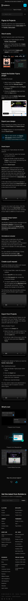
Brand (2, 528)
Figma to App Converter (4, 545)
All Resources (4, 559)
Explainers (3, 583)
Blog (2, 562)
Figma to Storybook (6, 542)
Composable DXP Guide (19, 569)
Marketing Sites (19, 541)
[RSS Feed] (11, 598)
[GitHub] (4, 598)
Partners (3, 574)
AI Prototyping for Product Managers (5, 539)
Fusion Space (19, 25)
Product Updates (5, 515)
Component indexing (7, 224)
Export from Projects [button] (9, 314)
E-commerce (18, 544)
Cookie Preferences (16, 596)
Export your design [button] (8, 121)
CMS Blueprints (5, 581)
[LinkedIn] (9, 598)
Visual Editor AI (21, 176)
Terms (2, 596)
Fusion (3, 510)
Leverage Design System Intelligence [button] (9, 218)
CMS (16, 523)
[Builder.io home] (5, 5)
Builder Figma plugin (9, 27)
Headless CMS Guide (20, 562)
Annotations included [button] (8, 236)
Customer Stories (5, 569)
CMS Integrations (5, 578)
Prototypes (18, 537)
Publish (3, 512)
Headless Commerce (20, 553)
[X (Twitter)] (6, 598)
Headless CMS (18, 548)
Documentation (19, 510)
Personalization (19, 546)
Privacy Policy (19, 496)
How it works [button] (6, 34)
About (2, 521)
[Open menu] (25, 5)
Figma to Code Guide (20, 559)
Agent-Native (4, 588)
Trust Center (8, 596)
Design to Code (19, 521)
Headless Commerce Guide (20, 565)
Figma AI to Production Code (6, 535)
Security (17, 594)
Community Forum (5, 571)
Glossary (3, 585)
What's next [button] (5, 407)
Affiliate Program (5, 576)
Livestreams (4, 564)
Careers (3, 523)
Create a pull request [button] (9, 262)
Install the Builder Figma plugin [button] (10, 75)
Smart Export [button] (5, 146)
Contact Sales (4, 526)
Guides (3, 566)
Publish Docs (18, 515)
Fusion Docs (18, 512)
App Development (19, 534)
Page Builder (18, 526)
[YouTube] (2, 598)
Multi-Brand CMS (19, 551)
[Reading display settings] (25, 14)
